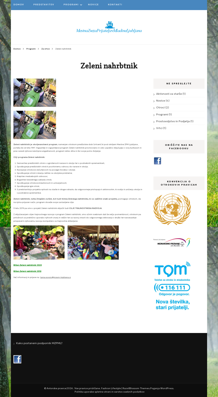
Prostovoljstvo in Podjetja (173, 121)
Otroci (160, 107)
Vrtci (159, 128)
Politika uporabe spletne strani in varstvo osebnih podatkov (109, 391)
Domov (18, 4)
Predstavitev (43, 4)
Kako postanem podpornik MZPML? (39, 343)
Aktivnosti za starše (169, 93)
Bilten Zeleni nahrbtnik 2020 (27, 265)
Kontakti (115, 4)
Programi (71, 4)
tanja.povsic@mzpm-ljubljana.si (55, 277)
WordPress (166, 388)
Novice (93, 4)
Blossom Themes (139, 388)
